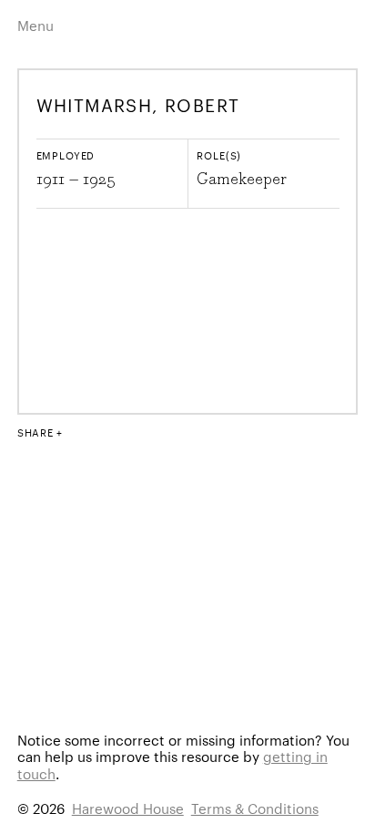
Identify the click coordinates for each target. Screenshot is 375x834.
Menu (35, 25)
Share (35, 432)
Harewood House (128, 808)
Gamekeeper (242, 180)
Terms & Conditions (255, 808)
